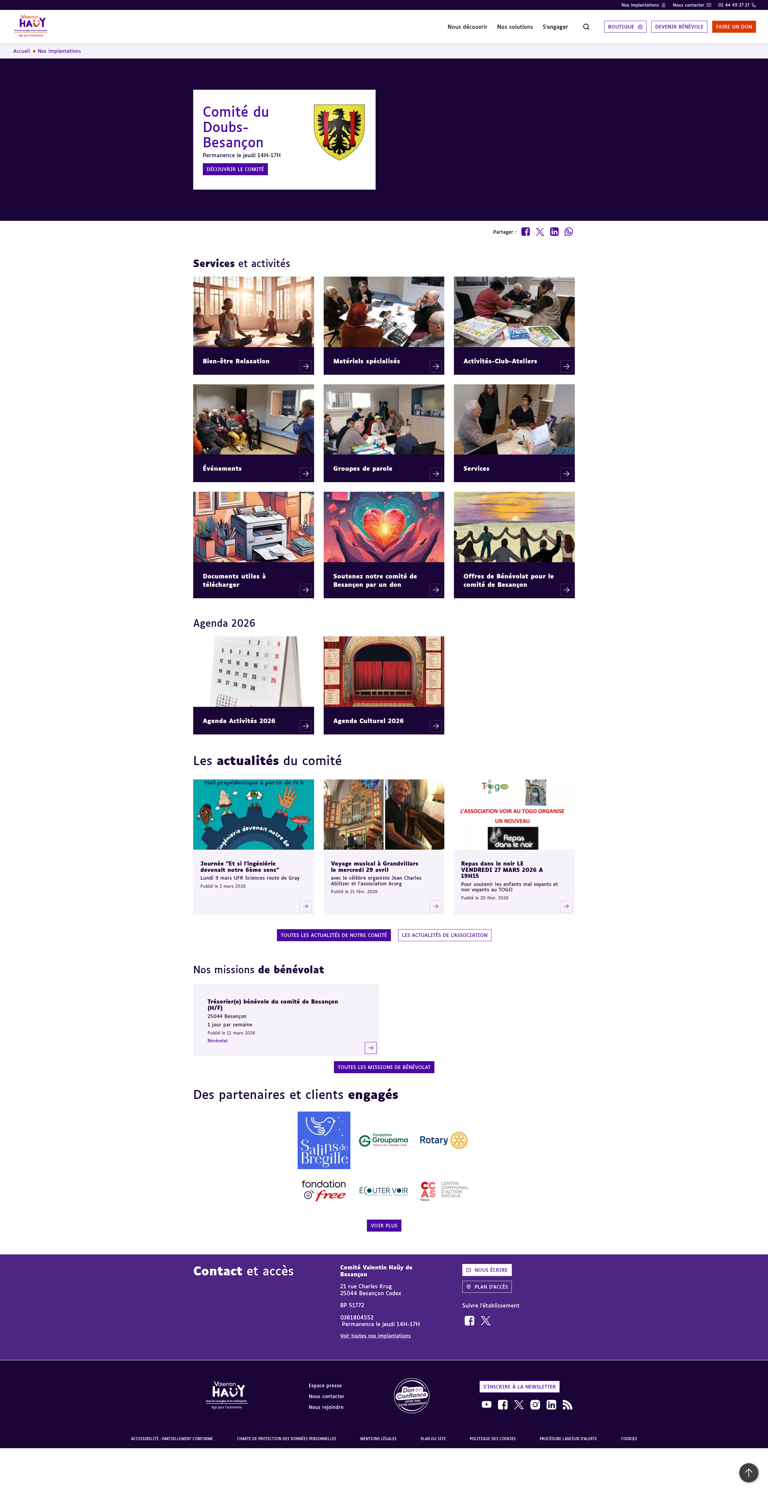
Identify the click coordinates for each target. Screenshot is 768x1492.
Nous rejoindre (326, 1407)
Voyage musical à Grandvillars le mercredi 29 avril (374, 866)
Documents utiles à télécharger (234, 580)
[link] (469, 1320)
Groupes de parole (362, 468)
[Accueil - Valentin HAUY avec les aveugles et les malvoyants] (226, 1396)
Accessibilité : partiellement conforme (172, 1438)
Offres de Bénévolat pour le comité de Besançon (509, 580)
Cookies (629, 1438)
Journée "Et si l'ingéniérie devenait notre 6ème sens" (239, 866)
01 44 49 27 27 (733, 5)
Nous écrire (491, 1270)
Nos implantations (640, 5)
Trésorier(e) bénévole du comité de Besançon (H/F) (273, 1004)
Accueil (21, 51)
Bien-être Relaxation (236, 361)
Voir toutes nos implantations (375, 1336)
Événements (222, 468)
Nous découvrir (468, 26)
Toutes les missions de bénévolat (384, 1067)
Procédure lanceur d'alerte (568, 1438)
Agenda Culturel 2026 (368, 720)
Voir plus (384, 1226)
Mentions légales (378, 1438)
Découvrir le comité (235, 169)
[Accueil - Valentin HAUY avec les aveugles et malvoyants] (31, 27)
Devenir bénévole (679, 27)
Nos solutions (515, 26)
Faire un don (734, 27)
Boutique (621, 27)
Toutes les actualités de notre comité (334, 935)
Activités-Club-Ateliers (500, 361)
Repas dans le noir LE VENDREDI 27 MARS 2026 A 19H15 (502, 869)
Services (477, 468)
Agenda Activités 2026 (239, 720)
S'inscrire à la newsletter (519, 1387)
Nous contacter (688, 5)
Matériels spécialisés (366, 361)
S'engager (555, 26)
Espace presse (325, 1385)
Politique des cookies (493, 1438)
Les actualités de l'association (445, 935)
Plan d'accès (491, 1287)
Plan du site (433, 1438)
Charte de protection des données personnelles (286, 1438)
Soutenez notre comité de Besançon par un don (375, 580)
